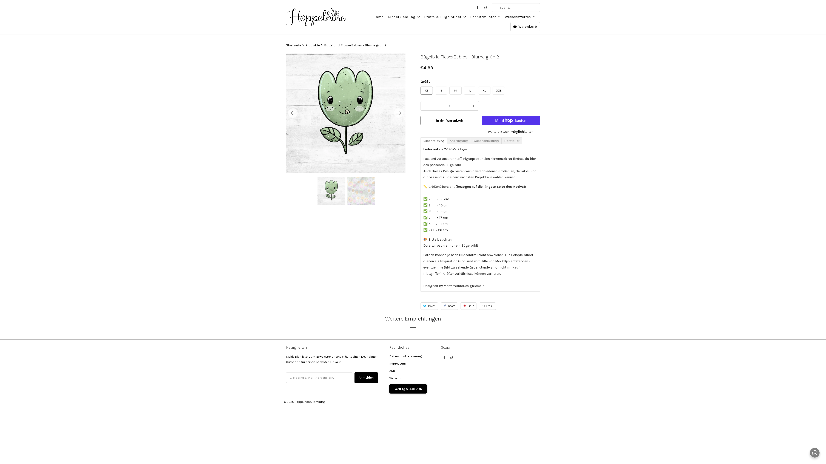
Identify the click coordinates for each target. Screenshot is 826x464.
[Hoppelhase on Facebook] (477, 7)
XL (484, 90)
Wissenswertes (518, 17)
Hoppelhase (302, 402)
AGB (392, 371)
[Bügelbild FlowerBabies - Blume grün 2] (345, 113)
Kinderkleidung (402, 17)
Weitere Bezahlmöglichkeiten (510, 132)
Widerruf (395, 378)
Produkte (313, 45)
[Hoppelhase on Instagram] (485, 7)
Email (489, 306)
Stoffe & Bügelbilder (443, 17)
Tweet (431, 306)
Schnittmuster (483, 17)
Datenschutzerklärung (405, 356)
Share (451, 306)
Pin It (471, 306)
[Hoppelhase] (316, 14)
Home (378, 17)
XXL (498, 90)
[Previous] (293, 113)
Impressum (397, 363)
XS (426, 90)
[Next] (398, 113)
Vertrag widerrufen (408, 389)
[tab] (434, 140)
